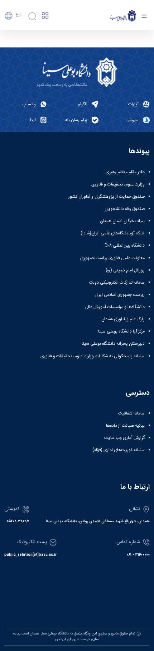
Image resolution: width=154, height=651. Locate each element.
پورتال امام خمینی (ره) (125, 270)
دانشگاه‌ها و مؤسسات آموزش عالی (115, 307)
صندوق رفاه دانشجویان (125, 208)
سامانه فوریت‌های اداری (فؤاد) (118, 450)
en (18, 15)
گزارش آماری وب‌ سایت (124, 437)
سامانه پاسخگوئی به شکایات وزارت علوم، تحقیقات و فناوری (92, 356)
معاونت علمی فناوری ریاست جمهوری (112, 258)
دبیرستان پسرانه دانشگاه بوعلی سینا (113, 343)
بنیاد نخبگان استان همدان (122, 221)
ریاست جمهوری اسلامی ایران (120, 294)
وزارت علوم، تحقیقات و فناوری (118, 184)
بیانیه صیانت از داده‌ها (125, 425)
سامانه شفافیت (131, 413)
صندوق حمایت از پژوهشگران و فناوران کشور (106, 196)
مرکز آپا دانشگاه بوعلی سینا (121, 331)
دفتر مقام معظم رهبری (125, 172)
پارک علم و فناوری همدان (123, 319)
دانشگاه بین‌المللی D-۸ (125, 245)
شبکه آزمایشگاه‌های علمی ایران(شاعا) (113, 233)
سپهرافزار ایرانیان (67, 639)
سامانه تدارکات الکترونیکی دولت (117, 282)
